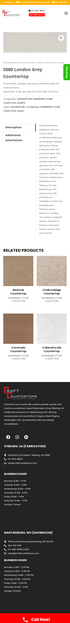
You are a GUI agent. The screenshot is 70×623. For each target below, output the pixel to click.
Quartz (20, 110)
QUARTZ (32, 63)
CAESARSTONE (40, 63)
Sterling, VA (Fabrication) (25, 446)
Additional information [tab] (13, 137)
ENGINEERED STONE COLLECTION (18, 63)
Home (5, 63)
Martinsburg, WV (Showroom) (28, 533)
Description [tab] (13, 127)
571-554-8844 (38, 11)
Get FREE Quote (37, 15)
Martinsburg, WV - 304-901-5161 (50, 2)
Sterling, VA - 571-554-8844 (18, 2)
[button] (61, 38)
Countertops (32, 106)
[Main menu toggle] (66, 13)
